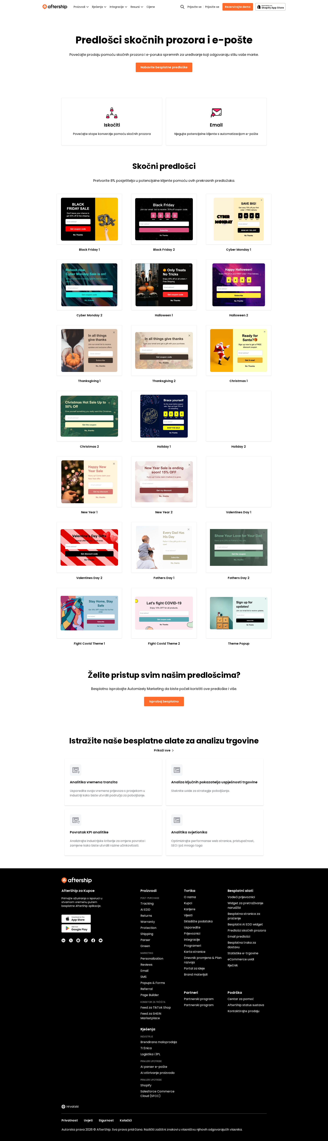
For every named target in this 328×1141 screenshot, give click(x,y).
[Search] (182, 7)
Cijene (151, 7)
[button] (89, 219)
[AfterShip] (56, 6)
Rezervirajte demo (238, 7)
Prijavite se (195, 7)
